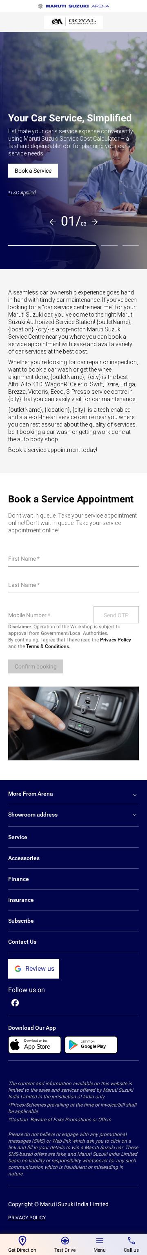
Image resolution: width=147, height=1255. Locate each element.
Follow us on (26, 990)
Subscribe (21, 920)
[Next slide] (95, 222)
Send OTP (116, 615)
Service (17, 837)
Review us (39, 968)
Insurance (21, 900)
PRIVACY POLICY (27, 1218)
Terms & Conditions (47, 646)
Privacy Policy (115, 640)
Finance (18, 879)
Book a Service (33, 170)
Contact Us (22, 941)
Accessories (24, 858)
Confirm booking (36, 666)
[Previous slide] (53, 222)
